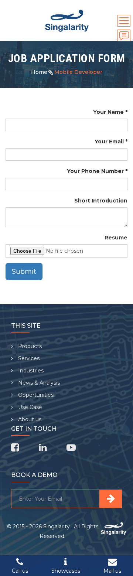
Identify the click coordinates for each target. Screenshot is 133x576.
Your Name (108, 112)
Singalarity (57, 526)
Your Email (109, 141)
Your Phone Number (95, 171)
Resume (116, 237)
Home (39, 72)
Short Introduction (100, 200)
